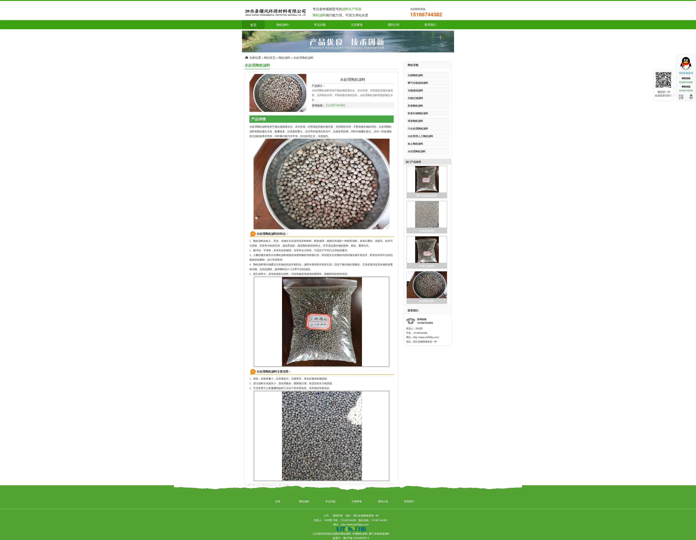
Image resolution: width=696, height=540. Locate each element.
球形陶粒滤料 (415, 121)
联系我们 (430, 24)
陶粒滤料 (284, 57)
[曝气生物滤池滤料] (427, 179)
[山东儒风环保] (275, 11)
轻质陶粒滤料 (415, 105)
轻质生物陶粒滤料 (418, 113)
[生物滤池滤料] (427, 214)
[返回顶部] (691, 97)
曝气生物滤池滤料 (418, 82)
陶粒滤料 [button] (282, 24)
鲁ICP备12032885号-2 (356, 538)
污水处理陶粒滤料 (418, 128)
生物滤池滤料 (415, 90)
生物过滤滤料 (415, 98)
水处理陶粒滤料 (303, 57)
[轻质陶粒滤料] (427, 284)
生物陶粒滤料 (415, 75)
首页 (253, 24)
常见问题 (320, 24)
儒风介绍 (393, 24)
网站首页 (270, 57)
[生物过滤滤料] (427, 249)
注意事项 (356, 24)
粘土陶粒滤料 (415, 143)
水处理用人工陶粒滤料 (420, 136)
